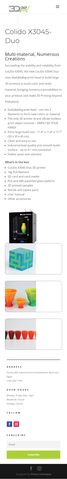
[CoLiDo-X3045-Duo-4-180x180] (20, 348)
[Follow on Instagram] (16, 424)
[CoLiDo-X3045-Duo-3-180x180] (20, 311)
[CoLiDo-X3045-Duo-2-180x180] (20, 273)
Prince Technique (41, 474)
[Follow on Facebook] (9, 424)
